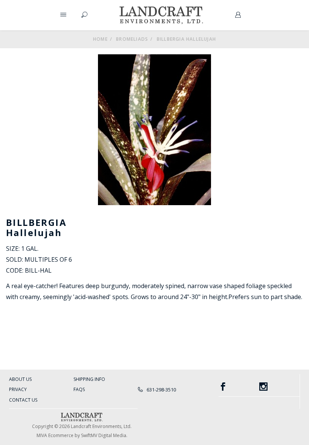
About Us (20, 379)
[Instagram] (279, 387)
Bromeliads (132, 39)
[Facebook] (239, 387)
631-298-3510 (160, 389)
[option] (154, 129)
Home (100, 39)
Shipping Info (89, 379)
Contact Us (23, 400)
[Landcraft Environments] (161, 15)
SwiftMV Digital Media (103, 435)
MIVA (42, 435)
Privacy (18, 389)
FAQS (79, 389)
